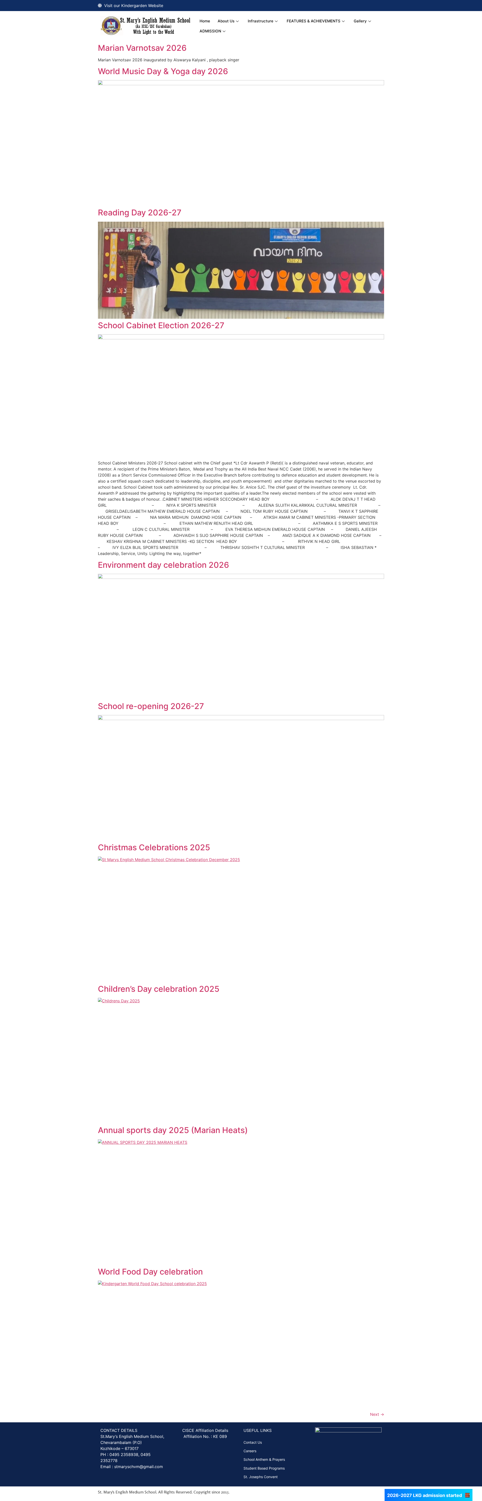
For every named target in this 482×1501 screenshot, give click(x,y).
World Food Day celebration (150, 1272)
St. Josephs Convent (261, 1476)
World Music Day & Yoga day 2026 (163, 71)
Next (377, 1414)
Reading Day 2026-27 (140, 212)
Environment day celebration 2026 (163, 565)
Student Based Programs (264, 1468)
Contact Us (253, 1442)
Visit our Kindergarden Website (133, 5)
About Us (226, 21)
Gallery (360, 21)
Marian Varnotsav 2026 (142, 48)
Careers (250, 1450)
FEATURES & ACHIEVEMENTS (313, 21)
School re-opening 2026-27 (151, 706)
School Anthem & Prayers (264, 1459)
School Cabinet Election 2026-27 (161, 325)
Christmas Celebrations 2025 (154, 847)
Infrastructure (260, 21)
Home (205, 21)
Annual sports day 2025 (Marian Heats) (173, 1130)
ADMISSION (210, 31)
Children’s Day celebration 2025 (158, 989)
